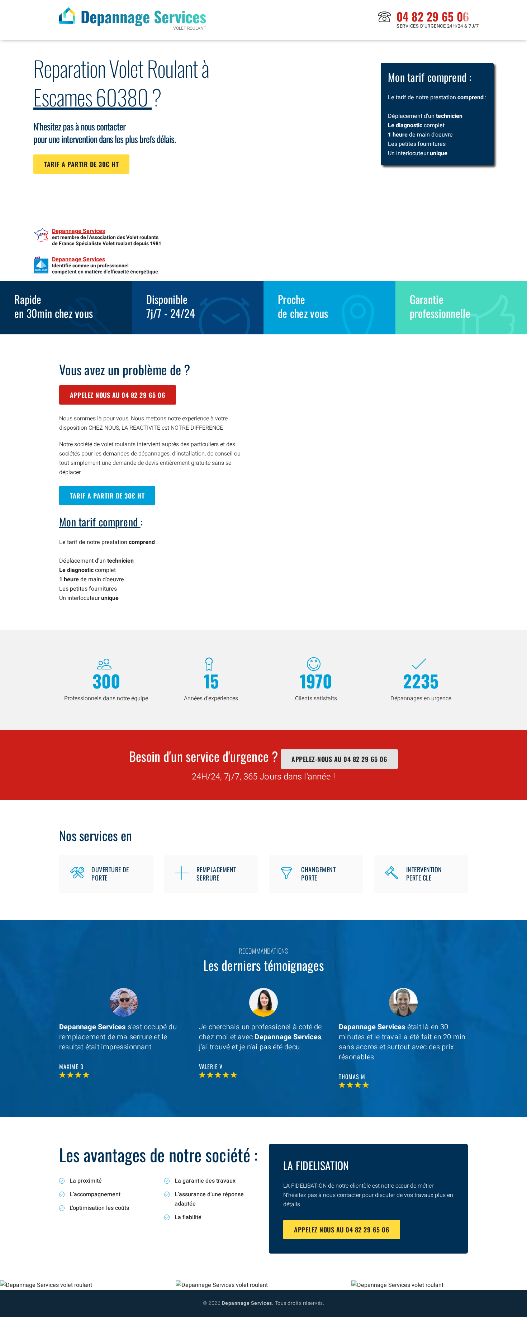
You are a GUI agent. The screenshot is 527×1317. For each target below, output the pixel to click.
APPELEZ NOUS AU (117, 395)
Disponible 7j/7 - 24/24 (170, 306)
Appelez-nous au (339, 759)
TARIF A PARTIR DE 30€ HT (81, 164)
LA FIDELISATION (316, 1165)
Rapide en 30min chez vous (53, 306)
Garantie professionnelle (440, 306)
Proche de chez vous (303, 306)
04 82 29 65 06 (433, 16)
